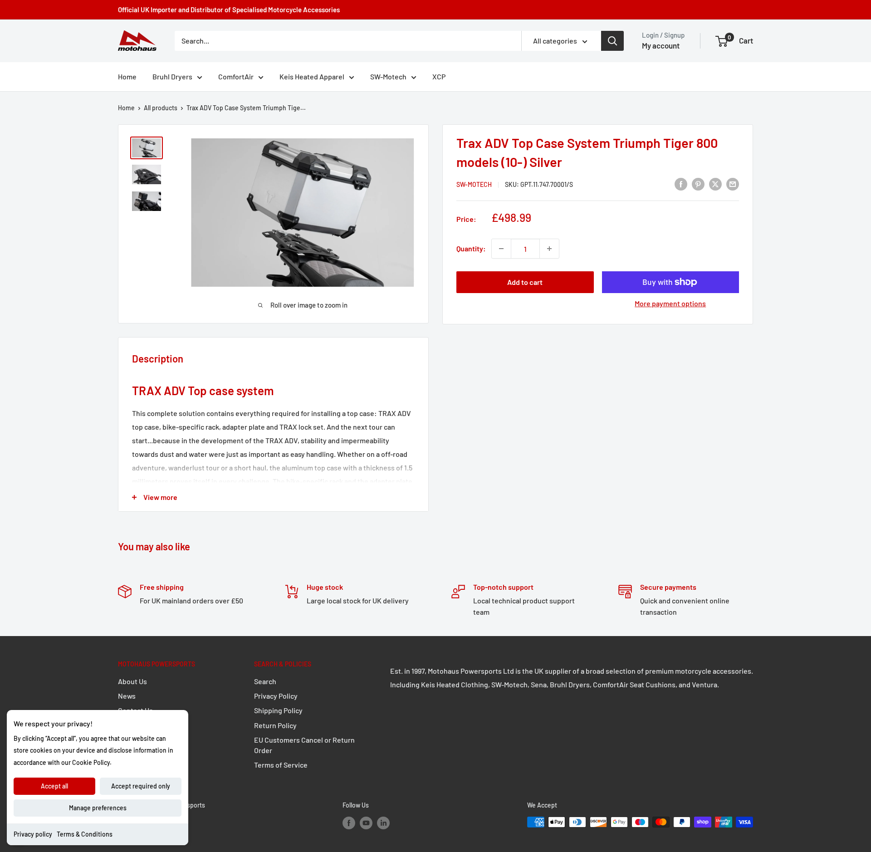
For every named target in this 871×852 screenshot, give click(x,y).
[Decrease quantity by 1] (501, 248)
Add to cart (525, 282)
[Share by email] (732, 183)
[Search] (612, 41)
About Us (132, 681)
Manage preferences (98, 808)
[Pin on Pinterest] (698, 183)
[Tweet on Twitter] (715, 183)
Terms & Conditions (85, 834)
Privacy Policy (276, 695)
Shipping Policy (278, 710)
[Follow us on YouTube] (366, 823)
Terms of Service (281, 764)
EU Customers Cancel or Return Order (304, 744)
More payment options (670, 303)
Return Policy (275, 725)
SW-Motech (388, 76)
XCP (438, 76)
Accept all (54, 786)
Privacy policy (33, 834)
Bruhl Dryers (172, 76)
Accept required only (140, 786)
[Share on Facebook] (681, 183)
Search (265, 681)
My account (661, 45)
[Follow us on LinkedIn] (383, 823)
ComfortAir (236, 76)
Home (127, 76)
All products (160, 108)
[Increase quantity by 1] (549, 248)
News (127, 695)
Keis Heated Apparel (311, 76)
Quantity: (471, 248)
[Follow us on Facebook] (349, 823)
